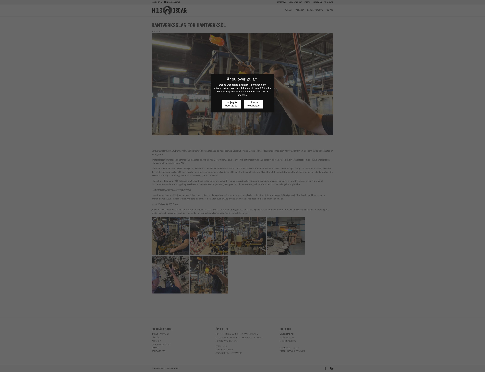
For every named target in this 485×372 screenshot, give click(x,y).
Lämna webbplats (253, 104)
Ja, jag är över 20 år (231, 104)
